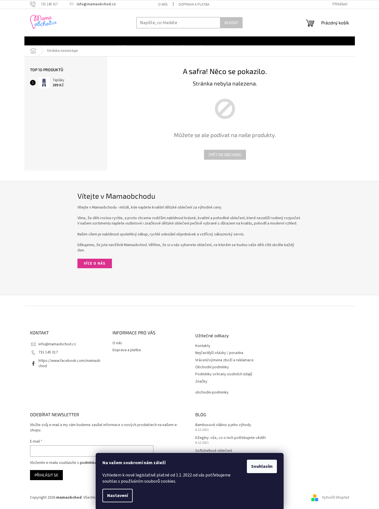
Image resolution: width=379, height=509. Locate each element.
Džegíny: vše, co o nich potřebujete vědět (230, 438)
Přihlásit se (46, 475)
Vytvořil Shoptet (335, 497)
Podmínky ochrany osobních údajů (223, 374)
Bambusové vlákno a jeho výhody (223, 425)
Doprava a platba (194, 4)
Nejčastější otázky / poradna (219, 353)
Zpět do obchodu (225, 154)
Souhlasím (262, 466)
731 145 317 (48, 352)
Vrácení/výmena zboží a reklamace (224, 360)
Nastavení (117, 495)
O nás (162, 4)
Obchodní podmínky (212, 367)
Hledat (231, 22)
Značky (201, 381)
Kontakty (202, 346)
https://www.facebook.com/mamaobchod (69, 363)
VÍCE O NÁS (94, 263)
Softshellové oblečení (213, 451)
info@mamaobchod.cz (57, 344)
